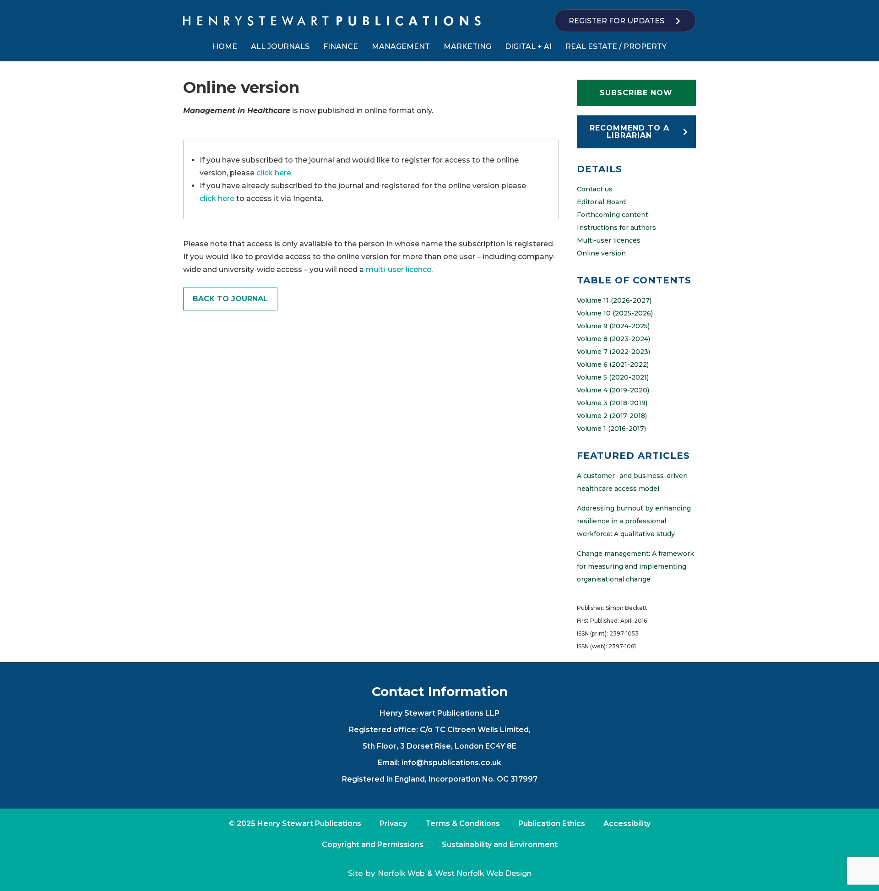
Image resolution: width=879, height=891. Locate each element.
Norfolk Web (401, 873)
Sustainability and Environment (500, 844)
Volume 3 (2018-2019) (612, 403)
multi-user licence (398, 269)
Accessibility (627, 823)
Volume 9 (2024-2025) (613, 326)
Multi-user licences (608, 240)
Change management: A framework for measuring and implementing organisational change (635, 566)
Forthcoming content (612, 215)
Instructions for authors (616, 227)
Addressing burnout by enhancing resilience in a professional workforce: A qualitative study (634, 521)
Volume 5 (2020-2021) (613, 377)
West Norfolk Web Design (483, 873)
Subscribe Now (636, 92)
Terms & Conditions (462, 823)
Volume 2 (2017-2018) (612, 416)
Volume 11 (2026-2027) (614, 300)
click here (273, 172)
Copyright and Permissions (372, 844)
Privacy (393, 823)
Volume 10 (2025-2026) (615, 313)
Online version (601, 253)
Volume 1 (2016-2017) (611, 428)
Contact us (595, 189)
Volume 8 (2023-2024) (613, 339)
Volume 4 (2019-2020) (613, 390)
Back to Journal (230, 298)
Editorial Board (601, 202)
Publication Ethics (551, 823)
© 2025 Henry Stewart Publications (295, 823)
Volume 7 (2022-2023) (613, 352)
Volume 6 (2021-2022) (613, 364)
